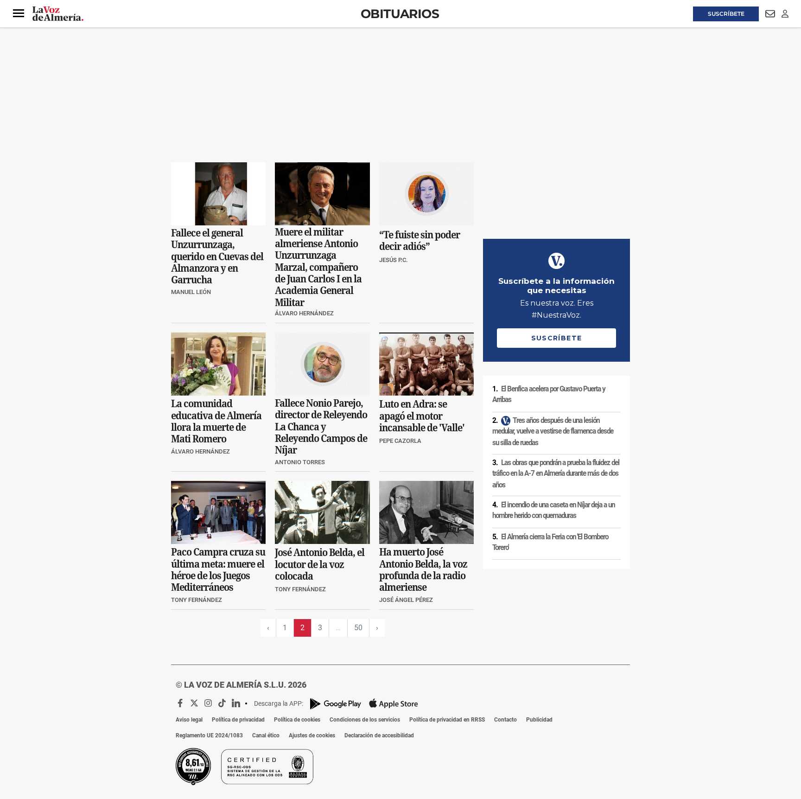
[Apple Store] (393, 703)
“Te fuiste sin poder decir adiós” (419, 241)
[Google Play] (335, 704)
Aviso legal (189, 719)
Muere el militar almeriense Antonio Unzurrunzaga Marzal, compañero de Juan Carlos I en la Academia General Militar (318, 267)
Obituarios (400, 13)
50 (358, 627)
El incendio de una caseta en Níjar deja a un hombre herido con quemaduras (553, 510)
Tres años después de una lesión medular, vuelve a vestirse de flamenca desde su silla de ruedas (552, 431)
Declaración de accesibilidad (379, 735)
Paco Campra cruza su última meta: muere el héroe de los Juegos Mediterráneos (218, 570)
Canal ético (266, 735)
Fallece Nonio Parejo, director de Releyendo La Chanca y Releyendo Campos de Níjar (321, 426)
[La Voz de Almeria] (57, 13)
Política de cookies (297, 719)
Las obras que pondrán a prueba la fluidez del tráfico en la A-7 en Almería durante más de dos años (555, 473)
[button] (18, 13)
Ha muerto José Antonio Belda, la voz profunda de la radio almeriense (423, 570)
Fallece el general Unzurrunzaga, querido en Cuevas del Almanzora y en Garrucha (217, 256)
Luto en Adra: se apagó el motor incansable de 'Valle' (421, 416)
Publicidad (539, 719)
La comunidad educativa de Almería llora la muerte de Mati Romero (216, 421)
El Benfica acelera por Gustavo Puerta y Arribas (548, 394)
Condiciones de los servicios (365, 719)
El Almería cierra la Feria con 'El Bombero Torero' (550, 542)
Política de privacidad (238, 719)
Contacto (505, 719)
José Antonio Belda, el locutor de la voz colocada (319, 564)
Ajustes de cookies (312, 735)
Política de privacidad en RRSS (447, 719)
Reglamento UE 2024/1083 (209, 735)
